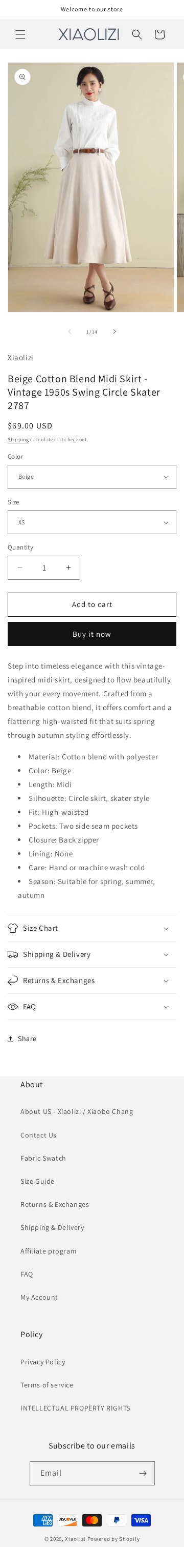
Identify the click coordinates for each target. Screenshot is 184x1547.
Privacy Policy (42, 1361)
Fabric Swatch (43, 1158)
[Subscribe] (143, 1473)
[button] (20, 34)
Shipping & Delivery (52, 1227)
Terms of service (47, 1384)
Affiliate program (48, 1251)
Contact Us (38, 1135)
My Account (39, 1297)
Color (15, 456)
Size (13, 502)
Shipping (18, 439)
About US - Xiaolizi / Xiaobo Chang (76, 1111)
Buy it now (92, 634)
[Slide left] (69, 331)
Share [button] (27, 1038)
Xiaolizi (75, 1538)
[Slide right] (114, 331)
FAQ (26, 1274)
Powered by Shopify (113, 1538)
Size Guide (37, 1181)
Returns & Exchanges (54, 1204)
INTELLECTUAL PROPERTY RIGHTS (75, 1408)
